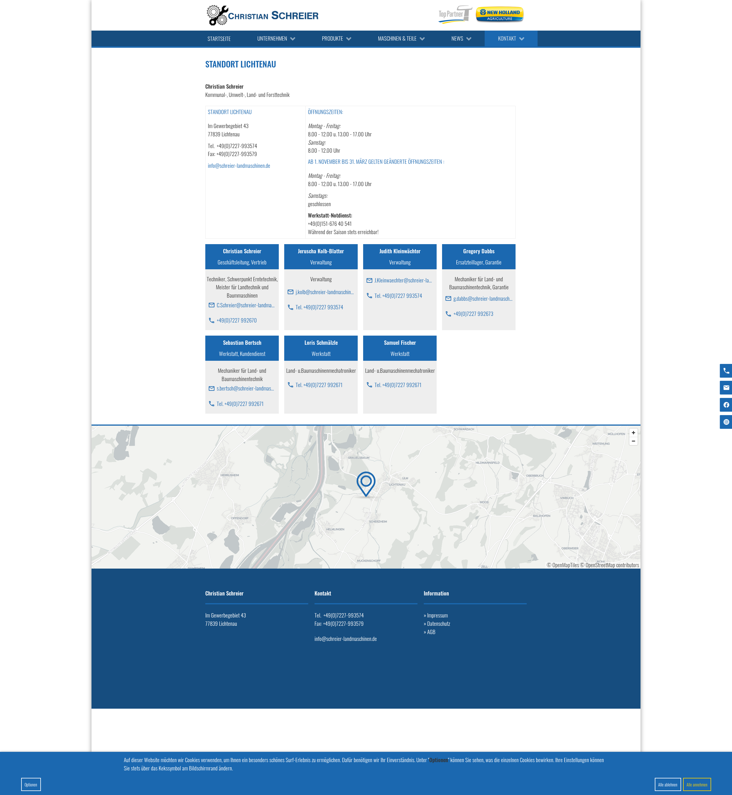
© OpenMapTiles (563, 565)
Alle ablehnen (667, 785)
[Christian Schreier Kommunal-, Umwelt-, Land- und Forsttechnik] (262, 15)
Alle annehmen (697, 785)
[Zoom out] (633, 441)
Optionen (31, 785)
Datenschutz (438, 623)
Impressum (437, 615)
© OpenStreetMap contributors (609, 565)
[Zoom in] (633, 433)
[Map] (366, 497)
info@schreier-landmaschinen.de (239, 165)
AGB (431, 631)
